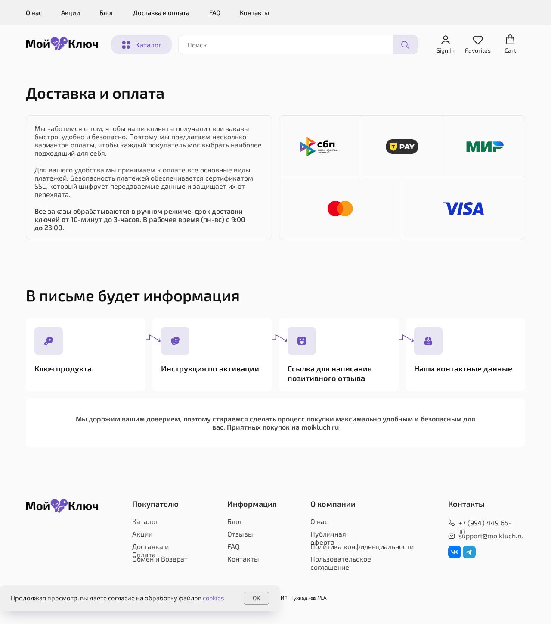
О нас (34, 12)
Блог (106, 12)
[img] (454, 552)
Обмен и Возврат (160, 559)
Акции (70, 12)
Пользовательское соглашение (340, 563)
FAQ (214, 12)
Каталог (145, 521)
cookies (213, 598)
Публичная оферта (328, 538)
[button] (445, 44)
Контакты (254, 12)
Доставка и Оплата (150, 550)
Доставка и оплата (161, 12)
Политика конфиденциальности (362, 546)
